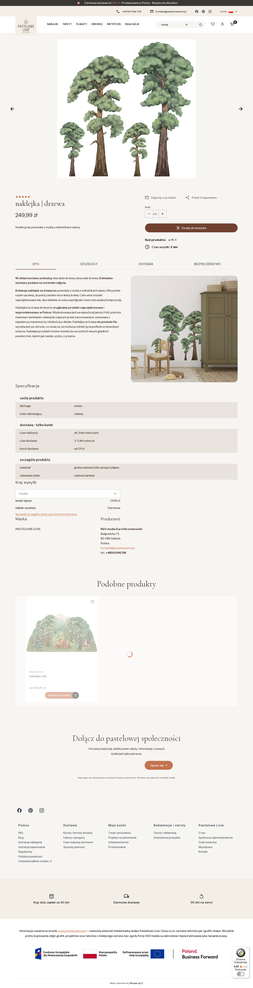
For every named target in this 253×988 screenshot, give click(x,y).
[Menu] (247, 948)
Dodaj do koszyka (194, 228)
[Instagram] (210, 11)
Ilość (148, 207)
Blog (21, 837)
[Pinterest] (203, 11)
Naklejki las (36, 671)
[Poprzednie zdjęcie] (12, 109)
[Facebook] (196, 11)
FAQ (20, 832)
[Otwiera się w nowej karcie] (19, 810)
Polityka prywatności (30, 856)
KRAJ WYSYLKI (26, 482)
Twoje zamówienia (119, 832)
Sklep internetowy (125, 983)
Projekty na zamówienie (122, 837)
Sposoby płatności (74, 847)
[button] (200, 24)
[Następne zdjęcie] (241, 109)
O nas (202, 832)
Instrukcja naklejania (30, 842)
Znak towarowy (208, 842)
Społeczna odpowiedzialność (216, 837)
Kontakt (203, 851)
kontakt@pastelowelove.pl (118, 548)
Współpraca (205, 847)
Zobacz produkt (59, 695)
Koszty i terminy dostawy (78, 832)
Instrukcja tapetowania (31, 847)
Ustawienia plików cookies (33, 861)
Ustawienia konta (118, 842)
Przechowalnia (117, 847)
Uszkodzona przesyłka (167, 837)
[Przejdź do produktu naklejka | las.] (62, 632)
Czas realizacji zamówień (78, 842)
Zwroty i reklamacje (165, 832)
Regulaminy (25, 851)
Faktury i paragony (74, 837)
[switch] (240, 974)
